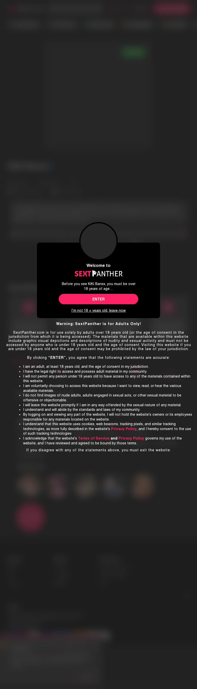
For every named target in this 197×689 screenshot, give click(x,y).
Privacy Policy (131, 438)
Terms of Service (94, 438)
